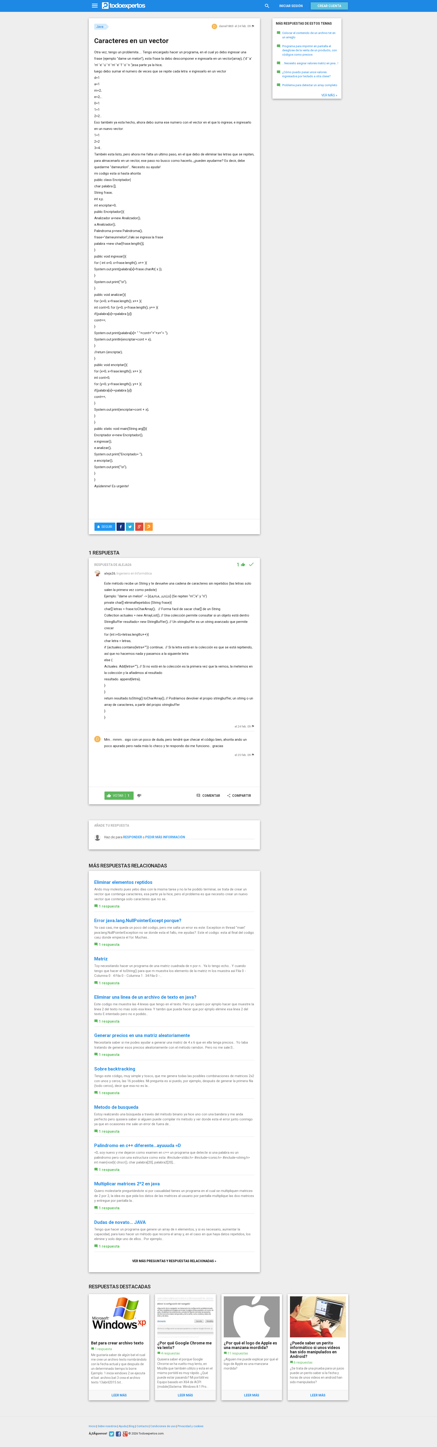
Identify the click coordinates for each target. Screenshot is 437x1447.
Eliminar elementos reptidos (123, 882)
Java (99, 26)
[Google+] (125, 1433)
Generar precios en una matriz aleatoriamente (142, 1035)
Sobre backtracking (114, 1069)
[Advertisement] (174, 503)
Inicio (92, 1426)
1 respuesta (109, 906)
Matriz (101, 959)
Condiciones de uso (162, 1426)
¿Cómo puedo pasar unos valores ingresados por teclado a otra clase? (306, 74)
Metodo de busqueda (116, 1107)
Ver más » (329, 95)
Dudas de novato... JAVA (120, 1222)
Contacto (142, 1426)
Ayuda (123, 1426)
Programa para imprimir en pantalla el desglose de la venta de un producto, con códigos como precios (309, 50)
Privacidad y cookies (190, 1426)
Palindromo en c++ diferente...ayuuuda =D (137, 1145)
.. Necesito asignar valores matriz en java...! (310, 63)
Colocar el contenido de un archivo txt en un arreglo (308, 35)
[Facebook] (118, 1433)
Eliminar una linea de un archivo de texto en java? (145, 997)
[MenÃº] (95, 6)
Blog (132, 1426)
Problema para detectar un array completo (309, 85)
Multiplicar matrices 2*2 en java (127, 1183)
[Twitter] (111, 1433)
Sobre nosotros (107, 1426)
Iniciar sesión (291, 6)
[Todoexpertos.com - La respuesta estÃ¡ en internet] (124, 5)
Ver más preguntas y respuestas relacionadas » (174, 1261)
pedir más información (165, 837)
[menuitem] (121, 527)
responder (132, 837)
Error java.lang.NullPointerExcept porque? (137, 920)
